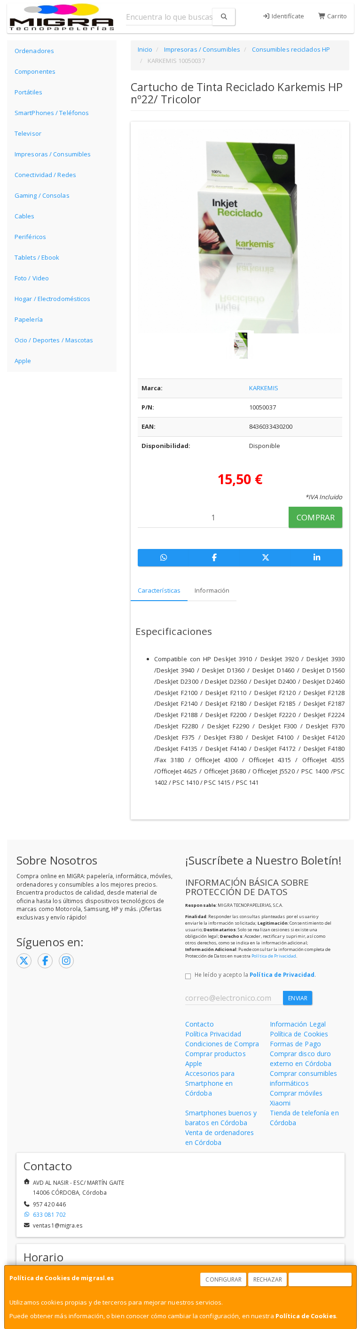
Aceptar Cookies (320, 1279)
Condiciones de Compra (222, 1043)
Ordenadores (34, 50)
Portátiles (28, 92)
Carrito (336, 16)
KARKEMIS (263, 388)
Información (212, 590)
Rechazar (268, 1279)
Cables (25, 216)
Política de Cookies (305, 1316)
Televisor (28, 133)
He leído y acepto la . (255, 974)
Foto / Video (32, 278)
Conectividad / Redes (45, 174)
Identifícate (287, 16)
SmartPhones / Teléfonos (52, 112)
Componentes (35, 71)
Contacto (199, 1024)
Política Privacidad (213, 1033)
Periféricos (30, 236)
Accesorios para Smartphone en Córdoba (210, 1083)
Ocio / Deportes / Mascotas (54, 340)
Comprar (316, 517)
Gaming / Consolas (42, 195)
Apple (23, 360)
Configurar (223, 1279)
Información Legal (298, 1024)
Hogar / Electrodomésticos (53, 298)
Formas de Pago (295, 1043)
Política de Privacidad (273, 956)
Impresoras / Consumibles (53, 154)
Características (159, 590)
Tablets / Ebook (37, 257)
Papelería (29, 319)
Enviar (297, 998)
